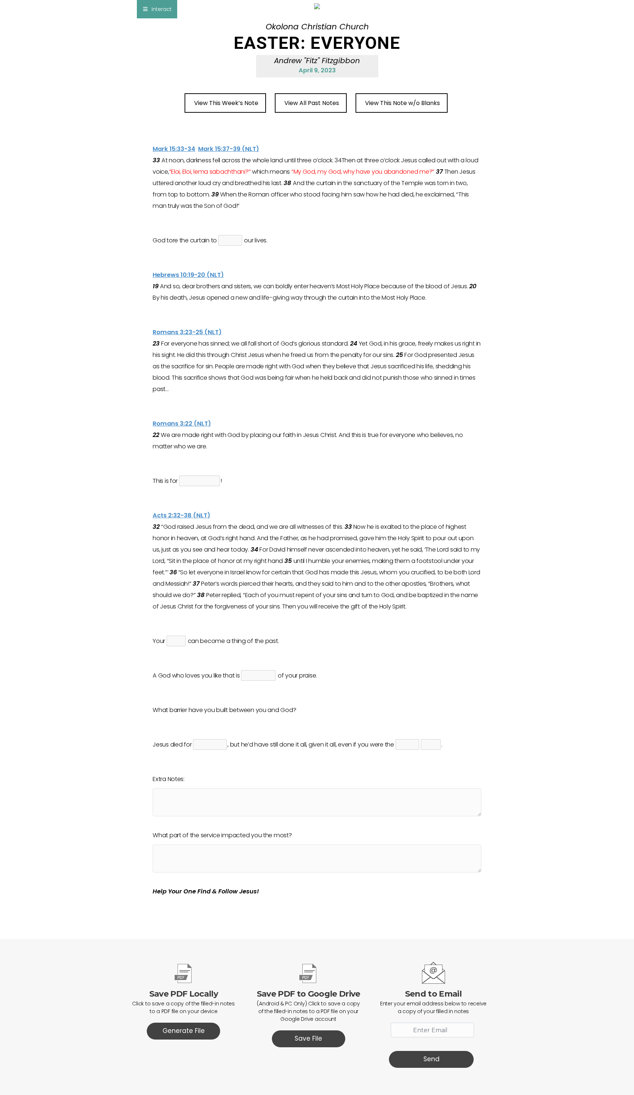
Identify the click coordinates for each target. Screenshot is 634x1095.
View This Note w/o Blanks (402, 103)
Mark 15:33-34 (174, 149)
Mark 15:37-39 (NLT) (228, 149)
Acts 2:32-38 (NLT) (181, 515)
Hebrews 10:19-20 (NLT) (188, 275)
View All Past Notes (311, 103)
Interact (162, 9)
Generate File (184, 1030)
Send (431, 1059)
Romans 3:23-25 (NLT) (187, 332)
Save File (308, 1038)
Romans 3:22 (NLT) (182, 423)
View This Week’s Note (226, 103)
